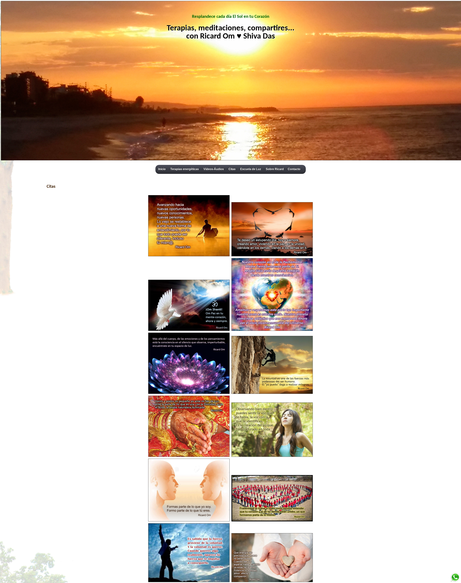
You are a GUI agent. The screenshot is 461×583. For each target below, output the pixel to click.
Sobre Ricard (275, 169)
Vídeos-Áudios (213, 169)
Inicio (162, 169)
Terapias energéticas (184, 169)
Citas (232, 169)
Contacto (294, 169)
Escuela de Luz (250, 169)
